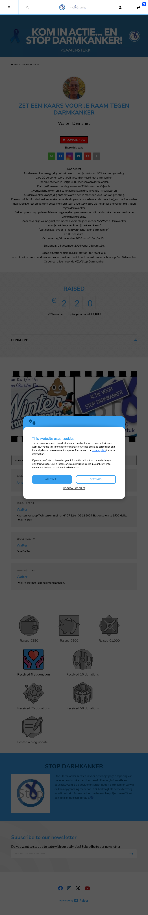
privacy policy (99, 450)
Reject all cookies (74, 488)
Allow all (52, 479)
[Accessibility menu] (144, 4)
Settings (95, 479)
